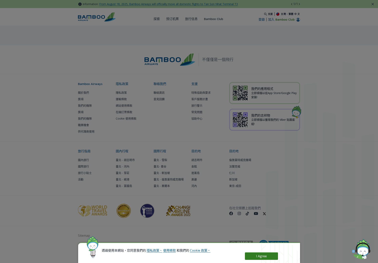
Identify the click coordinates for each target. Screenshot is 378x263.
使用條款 (169, 250)
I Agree (261, 256)
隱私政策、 (154, 250)
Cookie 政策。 (200, 250)
